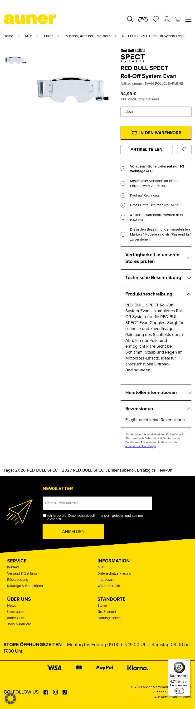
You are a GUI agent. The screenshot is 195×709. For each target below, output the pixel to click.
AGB (101, 567)
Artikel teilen (146, 149)
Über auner (16, 611)
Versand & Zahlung (22, 573)
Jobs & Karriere (19, 624)
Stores (102, 605)
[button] (10, 698)
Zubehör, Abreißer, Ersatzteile (87, 36)
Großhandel (107, 611)
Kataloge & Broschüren (25, 585)
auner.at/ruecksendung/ (140, 446)
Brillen (48, 36)
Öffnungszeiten (109, 617)
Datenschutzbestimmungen (89, 515)
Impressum (106, 579)
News (11, 605)
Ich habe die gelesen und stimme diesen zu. (95, 517)
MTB (28, 36)
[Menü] (187, 662)
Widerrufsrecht (109, 585)
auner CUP (15, 617)
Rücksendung (17, 579)
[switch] (179, 691)
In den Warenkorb (160, 133)
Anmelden (73, 531)
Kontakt (13, 567)
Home (8, 36)
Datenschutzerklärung (114, 573)
